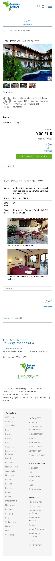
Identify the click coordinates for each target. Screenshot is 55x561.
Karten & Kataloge (36, 529)
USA (7, 530)
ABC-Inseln (9, 417)
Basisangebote (37, 463)
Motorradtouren (36, 438)
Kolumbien (10, 488)
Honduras (9, 475)
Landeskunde (34, 506)
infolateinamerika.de (12, 348)
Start (4, 30)
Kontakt (25, 394)
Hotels (31, 472)
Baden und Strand (37, 455)
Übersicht (10, 166)
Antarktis (9, 421)
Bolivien (8, 434)
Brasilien (9, 438)
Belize (7, 430)
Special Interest (35, 446)
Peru (7, 517)
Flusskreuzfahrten (10, 394)
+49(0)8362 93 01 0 (21, 343)
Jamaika (8, 479)
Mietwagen (33, 468)
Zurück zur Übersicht (13, 318)
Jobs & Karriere (35, 545)
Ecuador (9, 458)
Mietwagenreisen (36, 434)
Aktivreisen (33, 422)
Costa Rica (9, 447)
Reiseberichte (34, 517)
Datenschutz (27, 397)
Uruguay (8, 526)
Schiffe (31, 480)
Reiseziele (10, 412)
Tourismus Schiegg (18, 388)
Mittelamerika (11, 500)
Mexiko (8, 496)
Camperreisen (35, 451)
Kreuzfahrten (34, 442)
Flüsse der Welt (11, 466)
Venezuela (9, 535)
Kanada (8, 483)
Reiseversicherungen (37, 489)
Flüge (31, 485)
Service (32, 520)
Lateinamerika (36, 388)
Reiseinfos (34, 497)
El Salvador (10, 462)
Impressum (42, 397)
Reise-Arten (35, 418)
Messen (32, 540)
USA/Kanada (8, 391)
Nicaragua (9, 505)
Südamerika (10, 522)
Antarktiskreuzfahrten (26, 391)
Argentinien (10, 425)
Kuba (7, 492)
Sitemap (6, 400)
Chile (7, 442)
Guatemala (10, 471)
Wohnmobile (34, 476)
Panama (8, 509)
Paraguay (9, 513)
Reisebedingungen (10, 397)
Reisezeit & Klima (36, 502)
